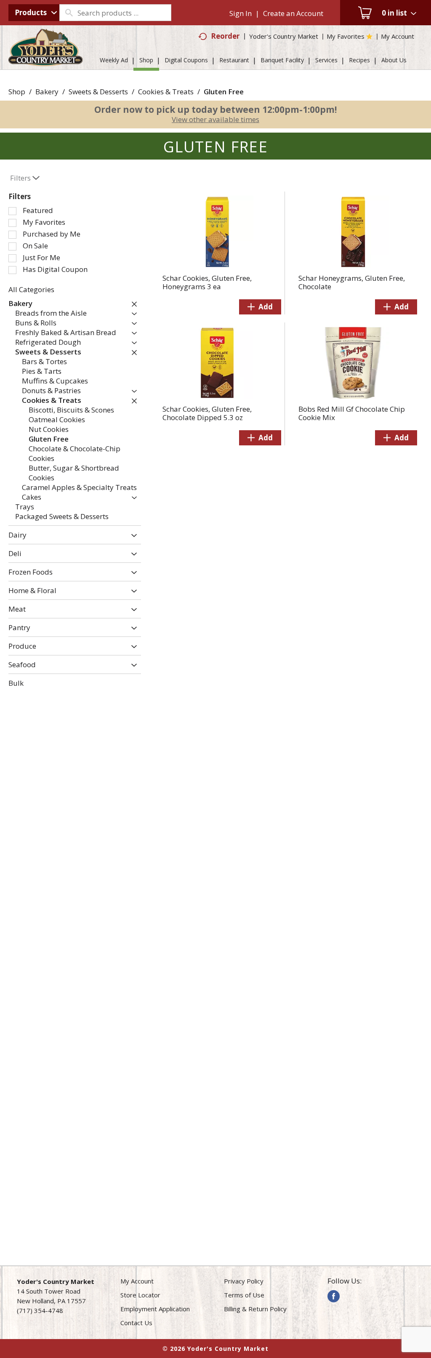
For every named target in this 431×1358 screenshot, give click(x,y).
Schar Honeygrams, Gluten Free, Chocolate (351, 282)
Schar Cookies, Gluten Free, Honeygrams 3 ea (207, 282)
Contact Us (136, 1322)
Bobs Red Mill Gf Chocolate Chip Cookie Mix (351, 413)
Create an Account (293, 13)
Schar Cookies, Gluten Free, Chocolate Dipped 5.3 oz (207, 413)
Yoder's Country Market (283, 36)
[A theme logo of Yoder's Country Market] (45, 62)
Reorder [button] (225, 36)
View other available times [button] (215, 119)
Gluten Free (224, 91)
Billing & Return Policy (255, 1309)
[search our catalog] (68, 12)
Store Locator (140, 1295)
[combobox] (33, 12)
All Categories (31, 289)
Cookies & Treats (166, 91)
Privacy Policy (243, 1281)
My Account (137, 1281)
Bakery (47, 91)
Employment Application (155, 1309)
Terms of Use (244, 1295)
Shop (16, 91)
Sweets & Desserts (98, 91)
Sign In (240, 13)
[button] (132, 304)
